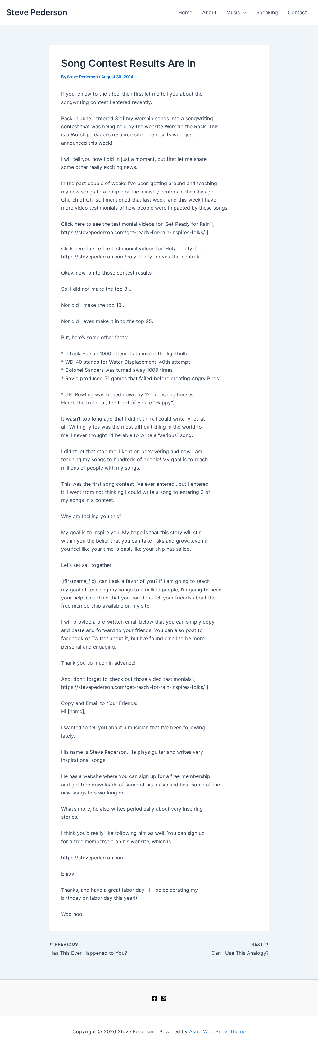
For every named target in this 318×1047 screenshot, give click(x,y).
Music (233, 12)
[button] (243, 12)
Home (185, 12)
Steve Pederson (36, 12)
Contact (297, 12)
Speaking (267, 12)
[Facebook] (154, 998)
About (209, 12)
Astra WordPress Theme (217, 1031)
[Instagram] (163, 998)
